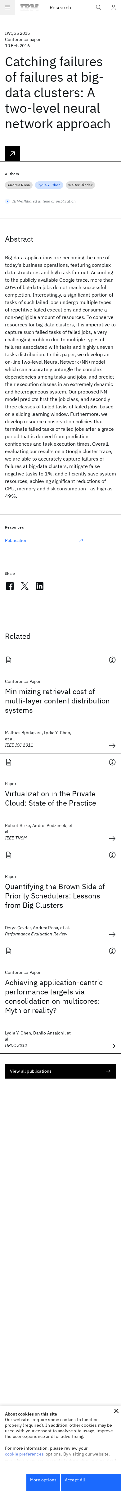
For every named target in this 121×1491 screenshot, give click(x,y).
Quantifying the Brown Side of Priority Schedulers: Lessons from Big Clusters (55, 896)
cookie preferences (24, 1454)
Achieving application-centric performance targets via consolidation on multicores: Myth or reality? (54, 996)
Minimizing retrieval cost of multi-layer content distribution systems (57, 701)
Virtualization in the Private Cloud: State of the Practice (50, 798)
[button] (116, 1411)
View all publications (31, 1071)
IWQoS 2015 (17, 33)
